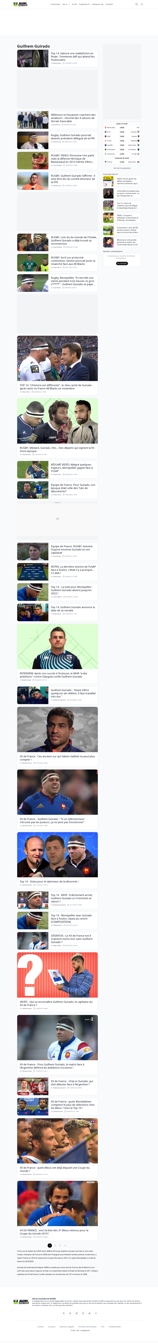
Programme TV (84, 4)
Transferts (109, 4)
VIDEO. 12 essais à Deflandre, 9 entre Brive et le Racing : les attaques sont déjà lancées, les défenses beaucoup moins (127, 217)
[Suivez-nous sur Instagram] (76, 1313)
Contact (40, 1327)
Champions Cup (97, 4)
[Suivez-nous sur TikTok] (89, 1313)
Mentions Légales (67, 1327)
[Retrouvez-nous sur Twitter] (63, 1313)
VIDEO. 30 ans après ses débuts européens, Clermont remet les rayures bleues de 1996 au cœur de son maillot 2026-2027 (128, 181)
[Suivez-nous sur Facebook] (70, 1313)
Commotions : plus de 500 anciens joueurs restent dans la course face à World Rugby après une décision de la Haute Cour (128, 230)
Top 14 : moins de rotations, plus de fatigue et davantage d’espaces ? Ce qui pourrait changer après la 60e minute (127, 205)
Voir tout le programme (122, 168)
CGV (102, 1327)
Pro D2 (74, 4)
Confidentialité (115, 1327)
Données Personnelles (87, 1327)
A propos (51, 1327)
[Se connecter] (142, 4)
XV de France (55, 4)
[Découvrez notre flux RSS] (96, 1313)
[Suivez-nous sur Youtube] (83, 1313)
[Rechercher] (136, 4)
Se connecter (122, 263)
